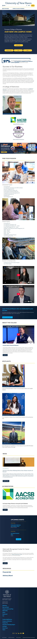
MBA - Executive (7, 229)
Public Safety (5, 610)
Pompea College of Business (18, 8)
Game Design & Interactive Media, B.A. (11, 191)
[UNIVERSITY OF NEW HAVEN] (18, 593)
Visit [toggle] (29, 5)
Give (3, 615)
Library (3, 612)
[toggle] (26, 5)
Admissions (4, 605)
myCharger (4, 626)
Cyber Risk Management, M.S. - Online (11, 227)
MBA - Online (6, 233)
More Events (18, 539)
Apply (33, 5)
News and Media (5, 607)
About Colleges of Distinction (18, 139)
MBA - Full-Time (7, 232)
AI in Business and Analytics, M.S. (10, 224)
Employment (4, 614)
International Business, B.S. (9, 194)
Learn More (5, 509)
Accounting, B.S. (7, 186)
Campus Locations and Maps (7, 608)
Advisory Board (8, 575)
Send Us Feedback (4, 637)
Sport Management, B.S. (8, 196)
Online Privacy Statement (11, 637)
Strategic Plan (5, 622)
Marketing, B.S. (7, 195)
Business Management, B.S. (9, 189)
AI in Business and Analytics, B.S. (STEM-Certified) (13, 187)
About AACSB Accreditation (18, 124)
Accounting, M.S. (7, 223)
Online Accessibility (18, 637)
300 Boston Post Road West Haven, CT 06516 (6, 599)
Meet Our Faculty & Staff (7, 317)
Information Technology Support (8, 624)
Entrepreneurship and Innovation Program (12, 262)
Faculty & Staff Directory (7, 619)
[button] (3, 5)
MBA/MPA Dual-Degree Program (10, 234)
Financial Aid (7, 572)
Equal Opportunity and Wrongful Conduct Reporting (29, 637)
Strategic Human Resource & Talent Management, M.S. (14, 228)
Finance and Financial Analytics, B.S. (10, 190)
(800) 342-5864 (5, 603)
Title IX (3, 629)
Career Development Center (17, 554)
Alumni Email (5, 628)
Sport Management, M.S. (8, 236)
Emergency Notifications (7, 621)
